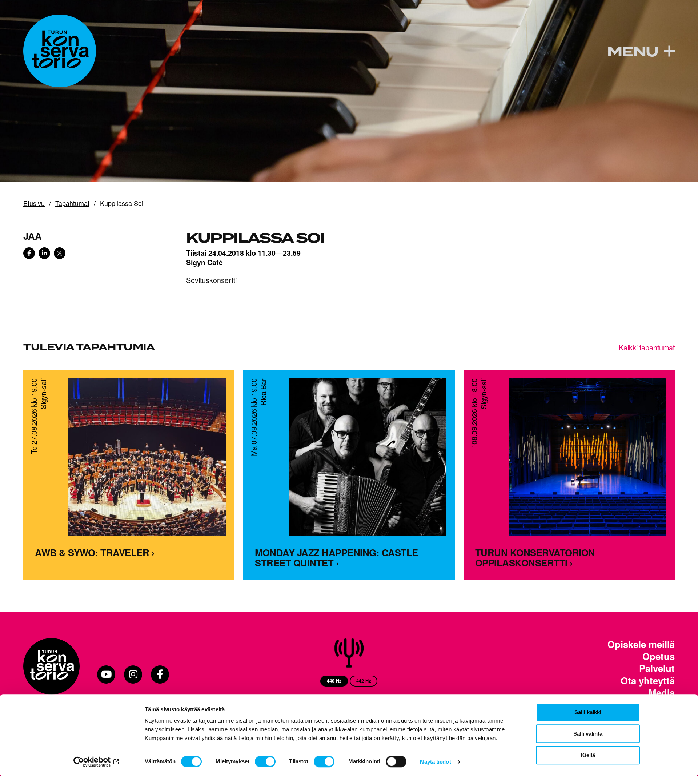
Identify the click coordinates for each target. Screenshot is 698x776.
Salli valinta (587, 734)
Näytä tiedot (435, 762)
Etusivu (34, 203)
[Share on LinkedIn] (44, 253)
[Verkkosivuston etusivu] (59, 51)
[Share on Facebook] (29, 253)
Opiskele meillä (641, 644)
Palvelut (657, 668)
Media (662, 693)
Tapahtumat (72, 203)
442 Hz (363, 680)
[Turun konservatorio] (51, 674)
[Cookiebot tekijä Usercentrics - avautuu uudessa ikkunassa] (96, 761)
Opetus (658, 656)
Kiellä (588, 755)
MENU (632, 52)
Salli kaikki (587, 712)
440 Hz (334, 680)
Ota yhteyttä (648, 680)
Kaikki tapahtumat (647, 347)
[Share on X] (59, 253)
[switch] (265, 761)
